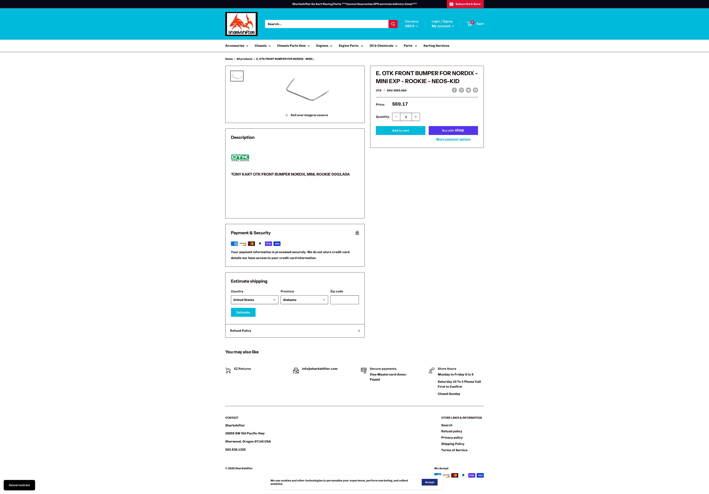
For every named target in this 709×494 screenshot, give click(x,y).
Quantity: (383, 116)
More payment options (453, 139)
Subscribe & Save (467, 4)
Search (446, 425)
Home (229, 59)
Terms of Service (454, 450)
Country (237, 291)
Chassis (261, 45)
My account (441, 26)
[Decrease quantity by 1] (396, 117)
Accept (429, 482)
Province (287, 291)
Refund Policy (240, 330)
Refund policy (451, 431)
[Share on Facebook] (454, 90)
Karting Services (436, 45)
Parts (408, 45)
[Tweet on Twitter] (468, 90)
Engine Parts (349, 45)
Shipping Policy (452, 444)
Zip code (336, 291)
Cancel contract (19, 485)
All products (245, 59)
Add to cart (400, 130)
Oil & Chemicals (381, 45)
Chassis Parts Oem (291, 45)
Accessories (234, 45)
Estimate (243, 312)
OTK (378, 90)
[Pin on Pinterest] (461, 90)
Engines (322, 45)
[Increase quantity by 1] (416, 117)
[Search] (393, 24)
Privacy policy (452, 437)
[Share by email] (475, 90)
